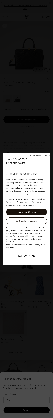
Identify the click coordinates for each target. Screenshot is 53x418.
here (12, 247)
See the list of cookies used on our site (22, 242)
